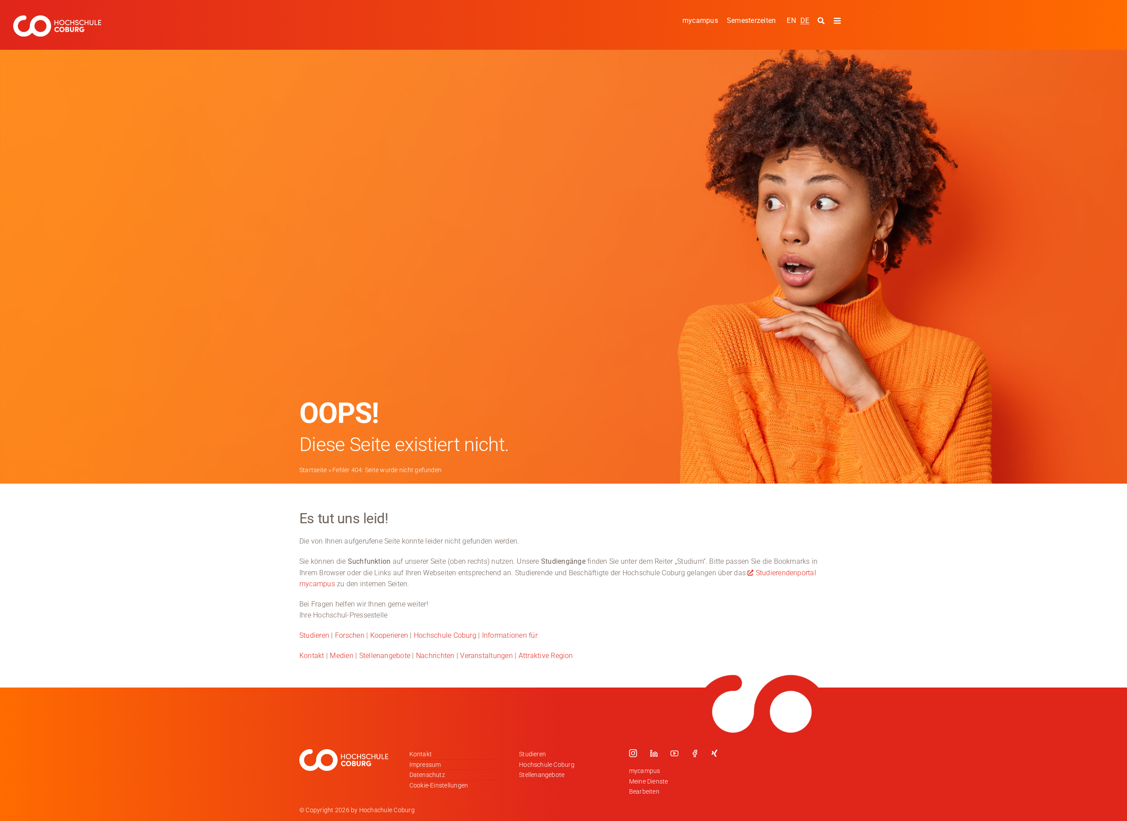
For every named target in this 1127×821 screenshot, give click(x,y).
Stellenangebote (385, 655)
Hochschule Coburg (445, 635)
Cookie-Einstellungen (438, 785)
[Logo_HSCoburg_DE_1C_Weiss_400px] (57, 19)
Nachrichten (435, 655)
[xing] (714, 753)
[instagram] (633, 753)
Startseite (313, 469)
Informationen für (510, 635)
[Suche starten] (822, 21)
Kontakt (311, 655)
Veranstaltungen (486, 655)
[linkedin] (654, 753)
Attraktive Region (546, 655)
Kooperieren (389, 635)
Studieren (314, 635)
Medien (341, 655)
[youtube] (674, 753)
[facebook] (695, 753)
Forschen (350, 635)
